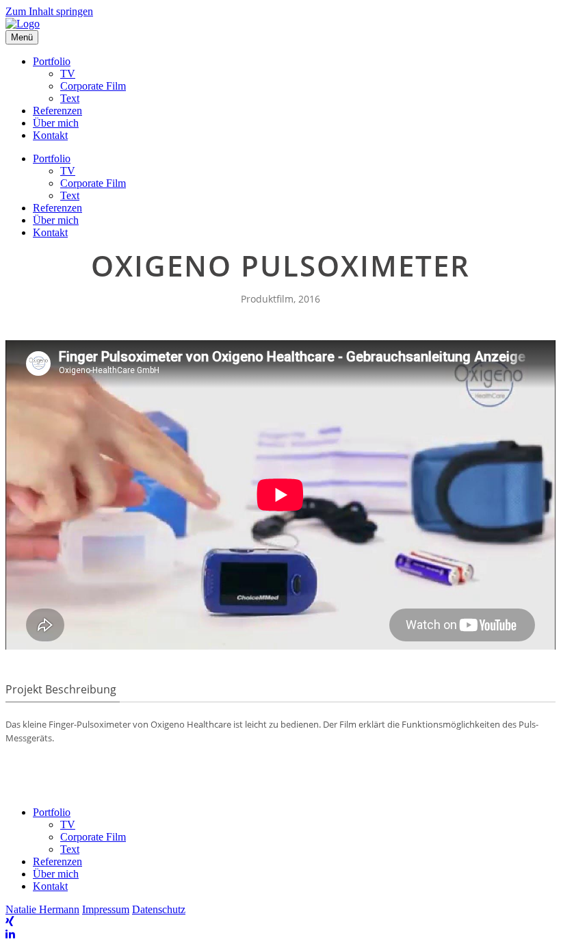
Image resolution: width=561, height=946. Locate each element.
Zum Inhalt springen (49, 11)
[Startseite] (22, 23)
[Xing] (9, 922)
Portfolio (51, 61)
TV (67, 73)
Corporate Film (93, 86)
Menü (22, 37)
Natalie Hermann (42, 909)
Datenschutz (158, 909)
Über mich (56, 123)
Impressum (105, 909)
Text (69, 98)
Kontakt (50, 135)
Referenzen (57, 110)
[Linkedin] (10, 934)
